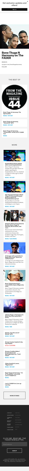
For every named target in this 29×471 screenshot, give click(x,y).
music (5, 115)
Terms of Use (9, 418)
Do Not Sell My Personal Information (15, 461)
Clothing (12, 345)
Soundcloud (18, 424)
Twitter (17, 412)
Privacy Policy (9, 421)
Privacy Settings (15, 460)
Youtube (17, 417)
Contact (9, 412)
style (7, 345)
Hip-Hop (10, 115)
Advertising (10, 415)
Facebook (17, 415)
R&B (11, 326)
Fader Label (10, 427)
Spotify (17, 427)
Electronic (13, 238)
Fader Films (10, 429)
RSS (16, 429)
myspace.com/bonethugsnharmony (12, 64)
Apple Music (18, 422)
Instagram (18, 420)
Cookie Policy (9, 424)
